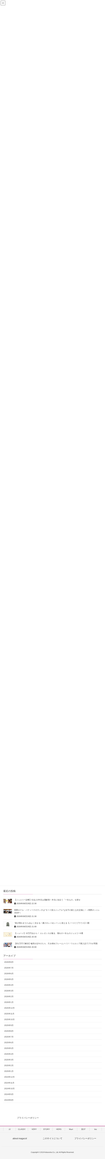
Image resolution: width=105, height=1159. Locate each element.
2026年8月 (9, 962)
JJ (10, 1129)
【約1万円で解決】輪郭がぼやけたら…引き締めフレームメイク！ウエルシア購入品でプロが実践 (56, 943)
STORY (46, 1129)
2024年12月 (9, 1077)
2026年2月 (9, 996)
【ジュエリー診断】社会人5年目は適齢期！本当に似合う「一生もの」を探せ (47, 900)
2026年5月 (9, 979)
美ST (83, 1129)
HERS (58, 1129)
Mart (71, 1129)
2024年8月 (9, 1100)
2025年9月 (9, 1025)
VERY (34, 1129)
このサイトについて (52, 1138)
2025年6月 (9, 1042)
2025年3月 (9, 1060)
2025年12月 (9, 1008)
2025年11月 (9, 1014)
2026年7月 (9, 968)
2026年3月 (9, 991)
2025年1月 (9, 1071)
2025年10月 (9, 1019)
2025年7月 (9, 1037)
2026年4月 (9, 985)
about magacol (20, 1138)
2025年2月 (9, 1065)
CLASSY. (22, 1129)
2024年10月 (9, 1088)
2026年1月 (9, 1002)
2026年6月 (9, 973)
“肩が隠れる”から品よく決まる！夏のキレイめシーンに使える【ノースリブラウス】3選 (51, 923)
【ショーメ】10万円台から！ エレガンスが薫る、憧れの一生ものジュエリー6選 (48, 933)
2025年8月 (9, 1031)
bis (95, 1129)
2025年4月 (9, 1054)
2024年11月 (9, 1083)
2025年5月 (9, 1048)
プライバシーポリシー (28, 1118)
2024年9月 (9, 1094)
